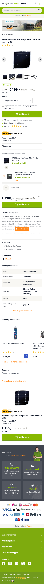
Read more (20, 229)
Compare (7, 146)
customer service (18, 455)
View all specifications (21, 311)
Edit (16, 180)
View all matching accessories (16, 362)
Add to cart (24, 114)
